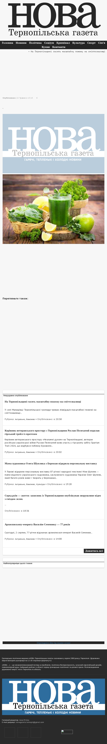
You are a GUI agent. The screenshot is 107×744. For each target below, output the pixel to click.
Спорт (91, 43)
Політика (35, 43)
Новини (21, 43)
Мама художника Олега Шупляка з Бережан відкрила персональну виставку (51, 463)
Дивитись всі (94, 551)
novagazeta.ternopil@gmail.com (30, 722)
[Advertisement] (53, 71)
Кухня (46, 47)
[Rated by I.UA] (67, 731)
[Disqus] (53, 605)
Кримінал (63, 43)
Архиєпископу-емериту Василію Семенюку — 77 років (37, 524)
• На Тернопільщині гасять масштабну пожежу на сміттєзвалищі (61, 51)
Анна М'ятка (24, 720)
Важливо (30, 419)
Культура (78, 43)
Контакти (58, 47)
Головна (7, 43)
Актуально (20, 419)
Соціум (49, 43)
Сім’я (101, 43)
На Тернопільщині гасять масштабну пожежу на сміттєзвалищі (43, 401)
